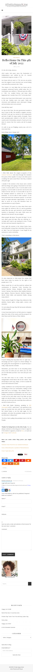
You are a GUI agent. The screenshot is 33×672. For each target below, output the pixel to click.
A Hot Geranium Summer (8, 627)
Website (4, 514)
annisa (5, 471)
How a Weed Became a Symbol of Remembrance (15, 447)
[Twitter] (10, 460)
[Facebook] (4, 460)
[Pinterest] (22, 460)
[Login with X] (6, 490)
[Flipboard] (16, 460)
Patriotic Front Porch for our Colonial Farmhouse (15, 444)
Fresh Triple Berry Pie (8, 451)
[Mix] (4, 463)
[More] (16, 463)
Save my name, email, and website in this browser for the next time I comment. (16, 525)
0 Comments (28, 471)
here (22, 431)
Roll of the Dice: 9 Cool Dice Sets (10, 613)
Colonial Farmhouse (7, 175)
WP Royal (20, 669)
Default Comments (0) (7, 480)
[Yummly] (10, 463)
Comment (4, 529)
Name (4, 498)
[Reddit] (28, 460)
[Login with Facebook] (3, 490)
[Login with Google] (9, 490)
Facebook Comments (18, 480)
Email (3, 506)
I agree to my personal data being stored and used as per (16, 486)
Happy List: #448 (6, 609)
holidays (16, 57)
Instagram (6, 433)
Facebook (13, 433)
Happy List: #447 (6, 623)
